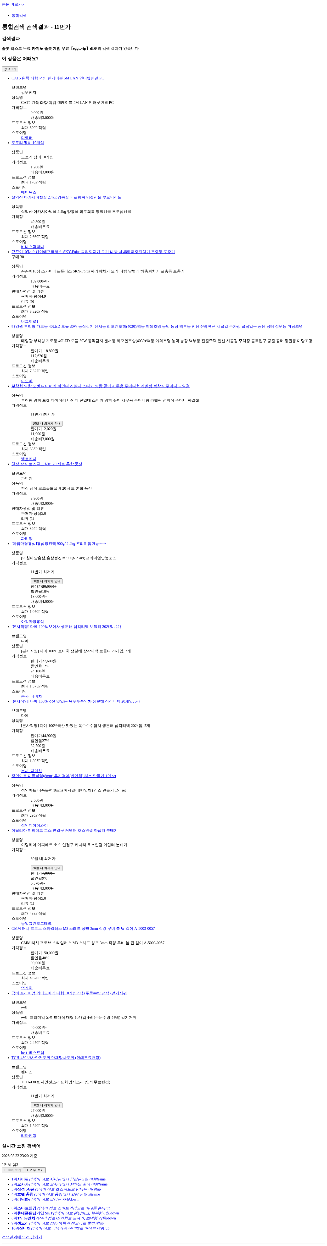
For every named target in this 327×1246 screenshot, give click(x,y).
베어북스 (28, 192)
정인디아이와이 (34, 825)
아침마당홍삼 (32, 622)
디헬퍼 (27, 138)
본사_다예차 (31, 696)
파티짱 (27, 539)
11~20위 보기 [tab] (34, 1170)
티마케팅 (28, 1136)
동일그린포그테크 (36, 923)
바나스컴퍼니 (32, 247)
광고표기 (10, 69)
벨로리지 (28, 459)
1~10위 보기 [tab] (12, 1170)
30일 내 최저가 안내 (47, 423)
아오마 (27, 381)
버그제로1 (29, 321)
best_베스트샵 (32, 1053)
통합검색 (19, 15)
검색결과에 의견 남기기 (22, 1237)
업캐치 (27, 988)
